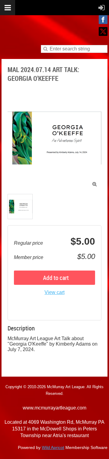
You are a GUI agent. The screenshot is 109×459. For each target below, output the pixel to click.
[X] (103, 31)
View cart (54, 292)
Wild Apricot (53, 447)
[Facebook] (103, 19)
